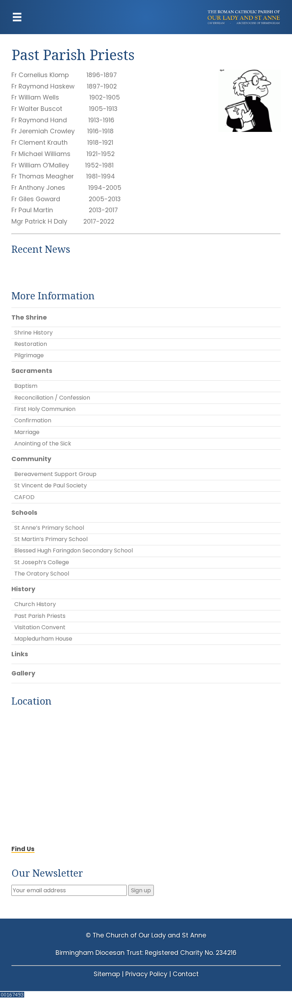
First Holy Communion (44, 409)
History (23, 589)
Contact (186, 974)
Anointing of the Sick (42, 443)
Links (19, 654)
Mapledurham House (43, 639)
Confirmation (32, 420)
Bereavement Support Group (55, 474)
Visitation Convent (40, 627)
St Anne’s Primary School (49, 528)
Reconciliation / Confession (52, 398)
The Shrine (29, 317)
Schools (24, 512)
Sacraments (31, 371)
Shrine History (33, 332)
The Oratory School (41, 573)
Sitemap (107, 974)
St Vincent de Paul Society (50, 485)
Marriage (27, 432)
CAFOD (24, 497)
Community (31, 459)
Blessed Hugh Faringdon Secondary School (73, 550)
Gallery (23, 673)
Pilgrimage (29, 355)
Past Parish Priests (40, 616)
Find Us (23, 849)
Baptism (25, 386)
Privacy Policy (146, 974)
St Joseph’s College (41, 562)
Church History (35, 604)
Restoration (30, 344)
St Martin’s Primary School (51, 539)
